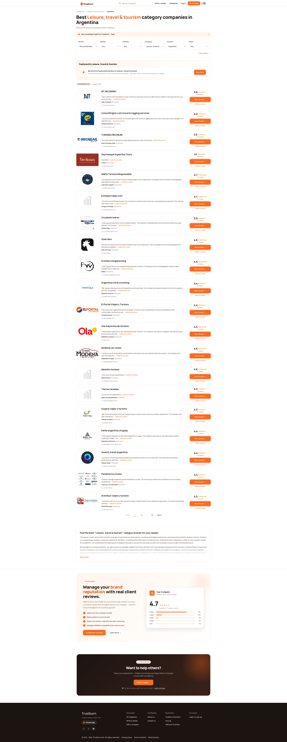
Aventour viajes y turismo (115, 495)
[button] (88, 46)
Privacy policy (127, 737)
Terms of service (140, 737)
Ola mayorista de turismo (115, 326)
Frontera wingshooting (113, 260)
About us (151, 717)
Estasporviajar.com (111, 195)
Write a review (160, 3)
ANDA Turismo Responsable (116, 174)
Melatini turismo (110, 369)
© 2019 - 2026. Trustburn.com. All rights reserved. (100, 737)
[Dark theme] (203, 3)
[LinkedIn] (93, 729)
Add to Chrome (159, 688)
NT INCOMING (108, 91)
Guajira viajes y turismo (114, 408)
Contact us (152, 721)
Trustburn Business (172, 717)
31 (152, 515)
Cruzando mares (110, 217)
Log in (183, 3)
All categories (131, 717)
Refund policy (153, 737)
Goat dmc (106, 239)
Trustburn (89, 713)
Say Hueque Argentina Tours (116, 154)
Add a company (132, 724)
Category (148, 42)
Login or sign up (195, 717)
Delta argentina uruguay (114, 430)
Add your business (172, 724)
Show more (84, 557)
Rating (102, 42)
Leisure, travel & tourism (95, 11)
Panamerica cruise (111, 473)
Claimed (125, 42)
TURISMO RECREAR (112, 134)
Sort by (81, 42)
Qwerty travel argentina (114, 452)
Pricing (168, 721)
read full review (119, 99)
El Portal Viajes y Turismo (115, 304)
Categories (173, 3)
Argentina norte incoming (115, 282)
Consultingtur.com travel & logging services (125, 113)
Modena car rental (111, 347)
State (191, 42)
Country (170, 42)
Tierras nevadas (110, 389)
